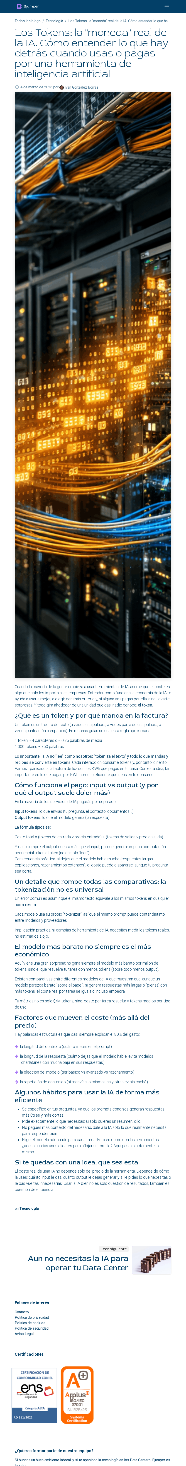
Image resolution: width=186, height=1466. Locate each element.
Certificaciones (29, 1354)
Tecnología (54, 21)
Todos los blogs (28, 21)
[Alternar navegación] (166, 6)
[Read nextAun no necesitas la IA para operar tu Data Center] (151, 1260)
